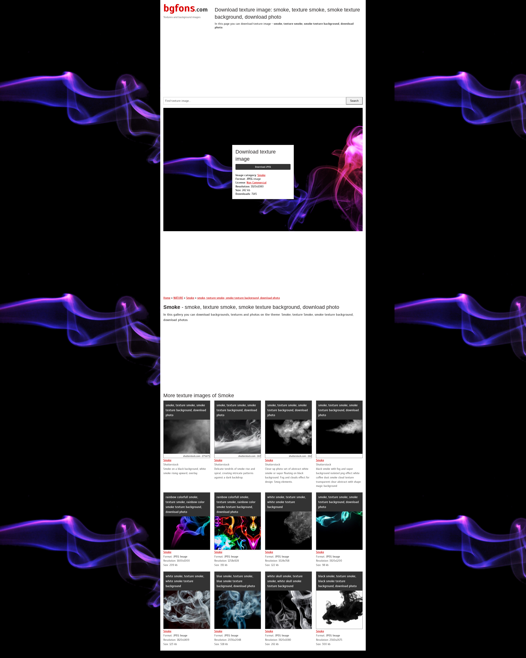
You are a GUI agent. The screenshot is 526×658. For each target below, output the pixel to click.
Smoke (261, 175)
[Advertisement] (289, 62)
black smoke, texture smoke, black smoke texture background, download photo (337, 581)
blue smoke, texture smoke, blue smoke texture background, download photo (236, 581)
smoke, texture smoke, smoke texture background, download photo (186, 410)
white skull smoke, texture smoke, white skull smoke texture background (285, 581)
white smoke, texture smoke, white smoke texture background (286, 502)
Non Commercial (256, 182)
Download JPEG (263, 166)
